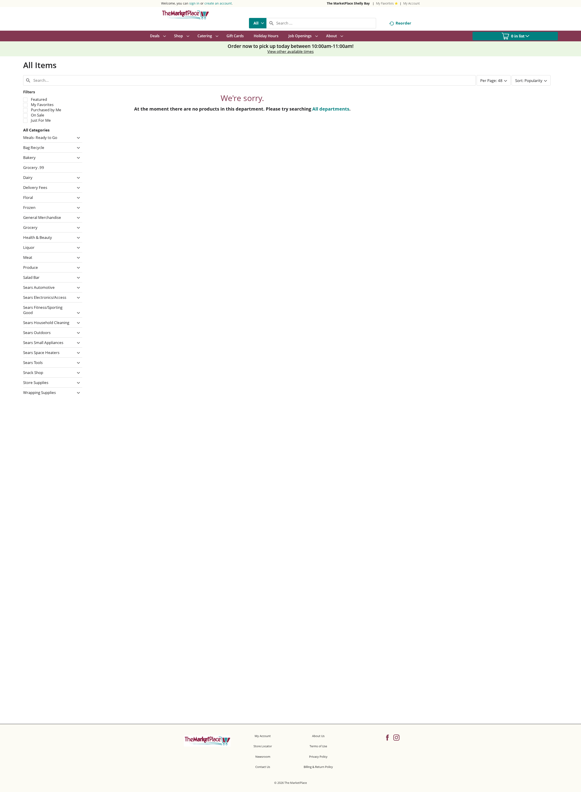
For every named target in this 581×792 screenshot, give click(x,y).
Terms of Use (318, 746)
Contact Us (262, 767)
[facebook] (387, 737)
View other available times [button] (290, 51)
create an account (218, 3)
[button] (77, 137)
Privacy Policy (318, 757)
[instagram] (396, 737)
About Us (318, 736)
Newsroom (262, 757)
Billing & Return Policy (318, 767)
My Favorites (385, 3)
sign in (194, 3)
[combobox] (257, 23)
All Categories (36, 130)
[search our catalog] (271, 23)
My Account (411, 3)
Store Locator (263, 746)
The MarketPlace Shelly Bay (348, 3)
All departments (330, 109)
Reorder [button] (403, 23)
